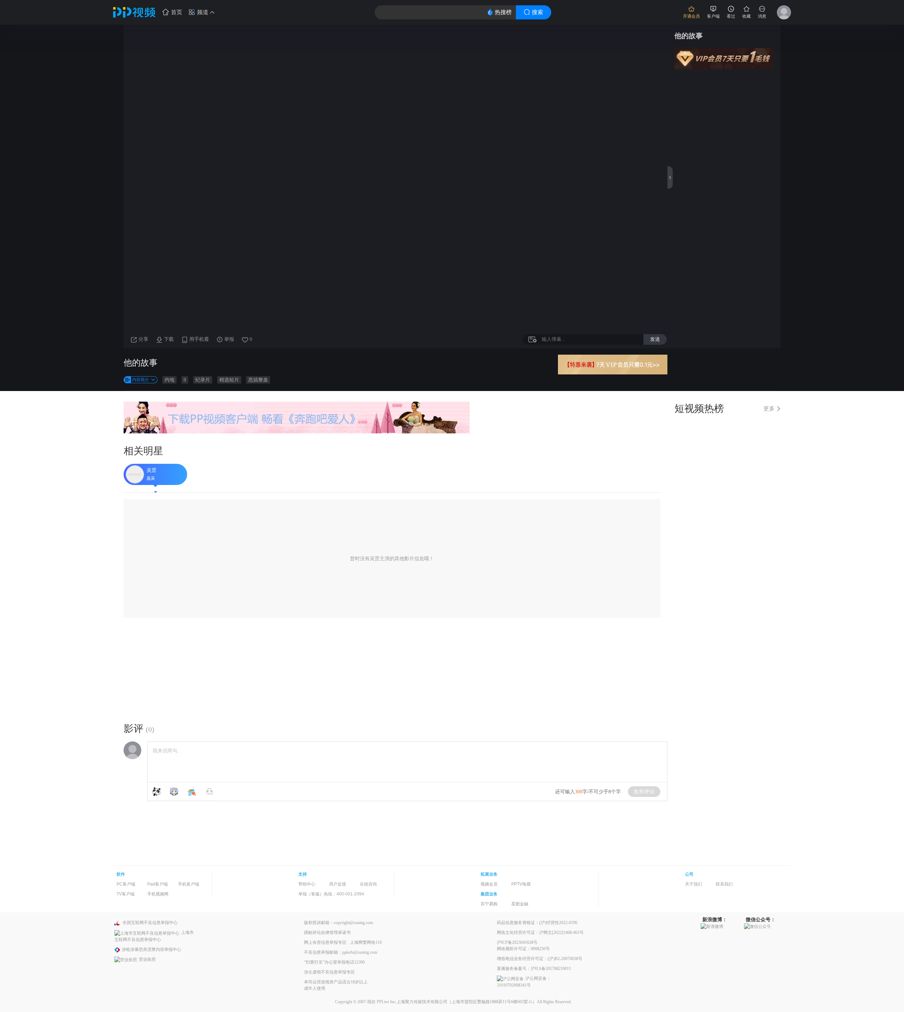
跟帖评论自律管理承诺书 (327, 932)
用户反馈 (337, 884)
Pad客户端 (157, 884)
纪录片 (202, 380)
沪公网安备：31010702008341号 (524, 982)
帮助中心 (306, 884)
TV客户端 (126, 894)
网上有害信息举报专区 (325, 942)
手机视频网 (157, 894)
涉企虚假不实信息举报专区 (329, 972)
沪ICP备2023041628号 (517, 942)
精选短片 (229, 380)
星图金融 (519, 903)
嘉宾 (151, 478)
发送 (655, 339)
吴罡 (151, 470)
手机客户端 (188, 884)
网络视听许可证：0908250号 (523, 948)
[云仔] (209, 791)
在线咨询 (368, 884)
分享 (143, 339)
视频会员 (489, 884)
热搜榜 (503, 12)
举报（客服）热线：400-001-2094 (331, 894)
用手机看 (199, 339)
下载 (169, 339)
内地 (169, 380)
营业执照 (147, 959)
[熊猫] (156, 791)
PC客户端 (126, 884)
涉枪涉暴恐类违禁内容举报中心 (151, 949)
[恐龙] (192, 791)
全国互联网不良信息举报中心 (150, 922)
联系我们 (724, 884)
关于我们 (693, 884)
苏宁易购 (489, 903)
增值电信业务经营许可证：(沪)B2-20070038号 (539, 958)
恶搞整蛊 (258, 380)
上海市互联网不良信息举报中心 (154, 936)
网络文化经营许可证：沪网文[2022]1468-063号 (540, 932)
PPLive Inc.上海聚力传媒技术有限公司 (412, 1001)
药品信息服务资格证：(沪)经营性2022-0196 (537, 922)
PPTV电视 (521, 884)
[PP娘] (174, 791)
